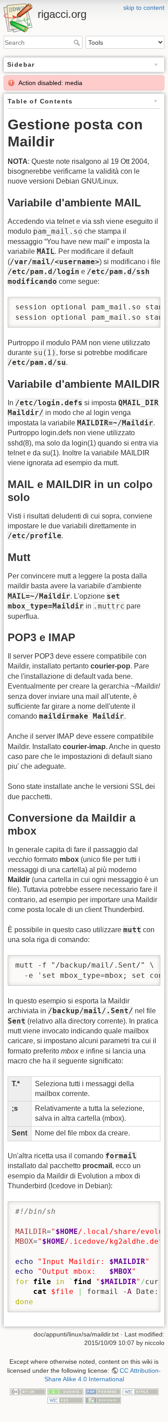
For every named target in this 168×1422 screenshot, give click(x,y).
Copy (145, 304)
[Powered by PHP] (103, 1391)
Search (77, 42)
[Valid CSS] (65, 1400)
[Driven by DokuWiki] (103, 1400)
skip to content (143, 7)
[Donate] (65, 1391)
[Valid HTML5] (141, 1391)
